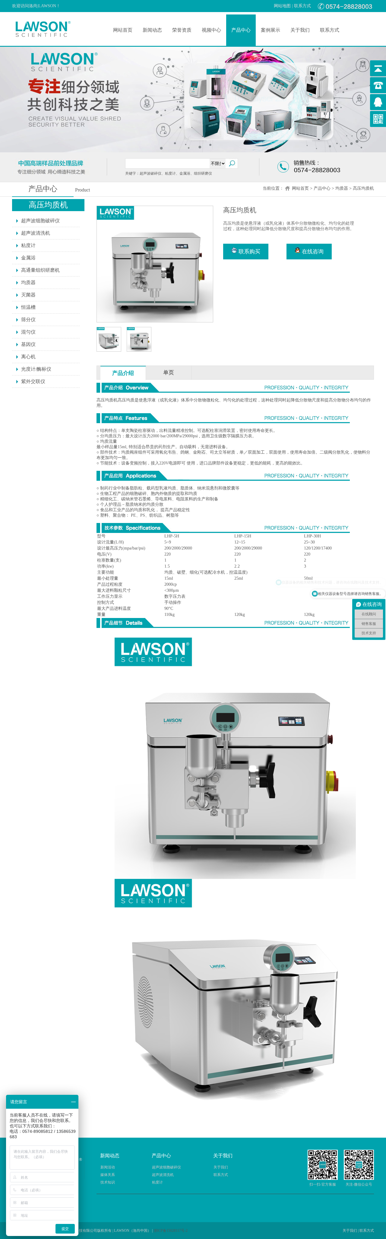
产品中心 (241, 30)
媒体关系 (107, 1175)
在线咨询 (312, 252)
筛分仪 (28, 319)
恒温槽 (28, 307)
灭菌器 (28, 294)
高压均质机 (363, 188)
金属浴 (28, 257)
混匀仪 (28, 331)
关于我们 (300, 30)
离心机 (28, 356)
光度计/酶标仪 (36, 369)
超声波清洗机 (35, 233)
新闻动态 (152, 30)
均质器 (341, 188)
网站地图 (282, 6)
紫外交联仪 (33, 381)
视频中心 (211, 30)
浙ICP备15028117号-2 (170, 1230)
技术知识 (107, 1182)
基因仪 (28, 344)
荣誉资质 (181, 30)
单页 (168, 372)
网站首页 (122, 30)
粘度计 (28, 245)
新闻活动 (107, 1167)
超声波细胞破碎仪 (40, 220)
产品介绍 (123, 373)
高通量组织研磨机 (40, 270)
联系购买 (248, 252)
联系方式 (302, 6)
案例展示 (270, 30)
